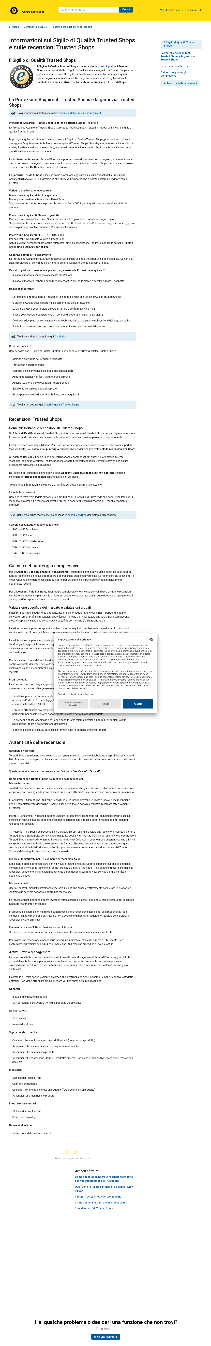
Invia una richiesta (105, 1336)
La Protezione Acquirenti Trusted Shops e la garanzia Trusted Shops (178, 56)
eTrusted (14, 27)
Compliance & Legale (35, 27)
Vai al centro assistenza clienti (179, 10)
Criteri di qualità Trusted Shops (61, 404)
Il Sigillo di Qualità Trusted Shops (179, 44)
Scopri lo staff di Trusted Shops (94, 1208)
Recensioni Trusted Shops (177, 66)
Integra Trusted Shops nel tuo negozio (98, 1196)
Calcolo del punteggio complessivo (174, 74)
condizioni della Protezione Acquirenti (80, 113)
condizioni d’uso (77, 515)
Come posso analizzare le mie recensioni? (101, 1202)
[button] (68, 1152)
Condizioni (61, 336)
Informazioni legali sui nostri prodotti (72, 27)
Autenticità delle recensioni (180, 83)
